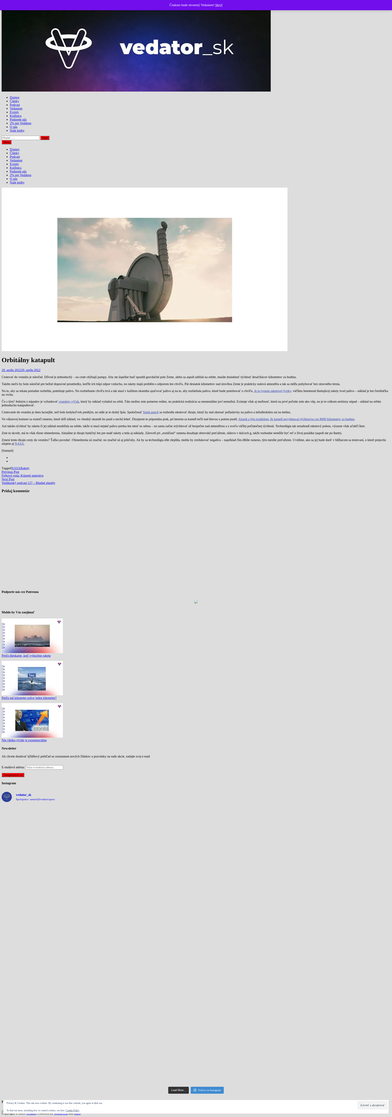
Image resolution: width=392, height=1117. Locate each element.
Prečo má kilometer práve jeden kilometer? (29, 698)
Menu (6, 142)
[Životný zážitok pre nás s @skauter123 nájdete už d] (343, 833)
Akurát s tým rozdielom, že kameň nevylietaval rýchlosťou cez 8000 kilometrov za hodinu (296, 419)
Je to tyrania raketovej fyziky (272, 391)
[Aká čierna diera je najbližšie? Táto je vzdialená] (49, 833)
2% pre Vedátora (20, 123)
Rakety (25, 468)
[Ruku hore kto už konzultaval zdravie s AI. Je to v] (49, 1001)
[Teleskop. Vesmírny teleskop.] (245, 889)
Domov (15, 97)
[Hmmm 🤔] (147, 1056)
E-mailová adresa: (14, 767)
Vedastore (16, 108)
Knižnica (15, 116)
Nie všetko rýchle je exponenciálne (24, 740)
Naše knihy (17, 130)
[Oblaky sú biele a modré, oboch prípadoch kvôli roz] (49, 945)
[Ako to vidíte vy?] (245, 833)
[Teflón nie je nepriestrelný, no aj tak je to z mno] (245, 1001)
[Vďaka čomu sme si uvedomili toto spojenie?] (147, 945)
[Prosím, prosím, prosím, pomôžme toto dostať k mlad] (49, 1056)
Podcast (15, 104)
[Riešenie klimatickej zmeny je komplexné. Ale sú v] (245, 1056)
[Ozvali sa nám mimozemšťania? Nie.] (245, 945)
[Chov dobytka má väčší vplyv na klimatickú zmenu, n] (343, 1001)
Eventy (14, 112)
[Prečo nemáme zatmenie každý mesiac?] (343, 1056)
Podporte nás (18, 119)
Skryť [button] (219, 5)
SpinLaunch (151, 412)
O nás (13, 127)
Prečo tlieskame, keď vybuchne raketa (26, 655)
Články (14, 101)
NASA (19, 443)
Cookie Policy (72, 1110)
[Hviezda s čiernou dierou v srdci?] (343, 945)
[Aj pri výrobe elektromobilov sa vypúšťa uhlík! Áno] (147, 833)
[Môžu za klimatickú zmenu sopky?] (147, 1001)
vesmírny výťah (69, 401)
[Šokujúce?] (49, 889)
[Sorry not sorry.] (343, 889)
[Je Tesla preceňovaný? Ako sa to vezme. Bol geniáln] (147, 889)
